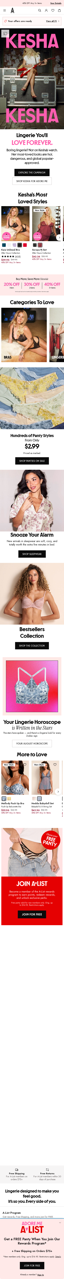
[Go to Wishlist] (53, 10)
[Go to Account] (46, 10)
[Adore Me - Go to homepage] (12, 10)
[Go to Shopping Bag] (59, 10)
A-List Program (12, 1213)
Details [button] (58, 1257)
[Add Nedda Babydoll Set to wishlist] (55, 765)
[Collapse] (60, 1223)
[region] (32, 334)
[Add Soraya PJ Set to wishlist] (56, 210)
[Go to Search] (39, 10)
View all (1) (51, 21)
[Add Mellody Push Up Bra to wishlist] (25, 765)
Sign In (40, 1274)
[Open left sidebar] (4, 10)
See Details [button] (55, 3)
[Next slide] (59, 237)
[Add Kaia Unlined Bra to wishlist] (25, 210)
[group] (32, 237)
